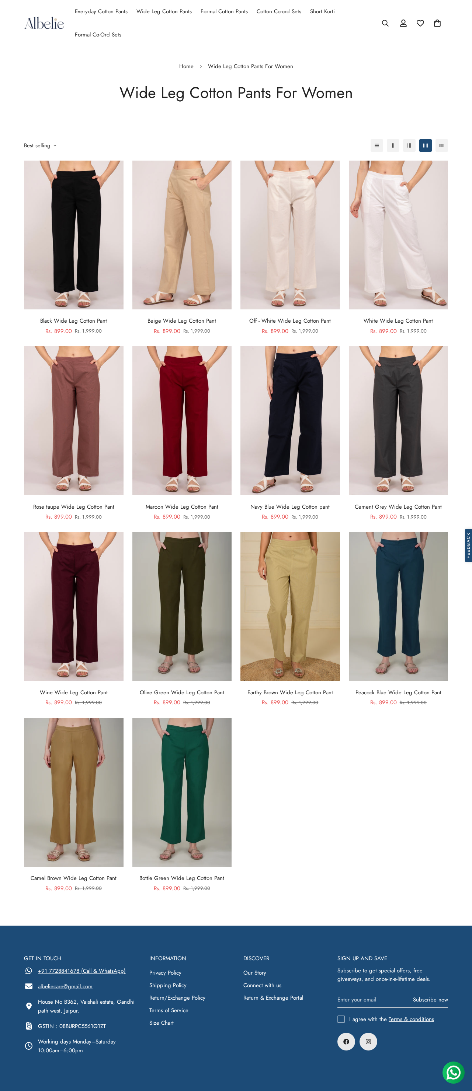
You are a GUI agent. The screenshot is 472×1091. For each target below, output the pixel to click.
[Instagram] (368, 1041)
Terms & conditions (411, 1019)
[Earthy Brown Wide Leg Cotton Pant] (290, 606)
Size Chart (161, 1023)
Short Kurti (322, 11)
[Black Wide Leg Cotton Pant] (74, 235)
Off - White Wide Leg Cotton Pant (290, 321)
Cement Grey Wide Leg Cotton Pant (398, 507)
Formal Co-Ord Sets (98, 35)
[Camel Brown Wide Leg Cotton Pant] (74, 792)
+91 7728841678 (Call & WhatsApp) (82, 971)
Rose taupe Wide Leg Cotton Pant (73, 507)
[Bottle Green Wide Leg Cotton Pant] (182, 792)
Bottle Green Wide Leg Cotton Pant (181, 878)
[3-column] (409, 145)
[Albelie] (44, 23)
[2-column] (393, 145)
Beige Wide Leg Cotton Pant (182, 321)
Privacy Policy (165, 973)
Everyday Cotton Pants (101, 11)
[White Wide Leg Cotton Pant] (398, 235)
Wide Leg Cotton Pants (164, 11)
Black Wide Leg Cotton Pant (73, 321)
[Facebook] (346, 1041)
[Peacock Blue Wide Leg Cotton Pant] (398, 606)
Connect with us (262, 985)
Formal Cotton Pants (224, 11)
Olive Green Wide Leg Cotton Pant (182, 692)
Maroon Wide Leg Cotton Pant (182, 507)
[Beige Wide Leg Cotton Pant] (182, 235)
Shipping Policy (168, 985)
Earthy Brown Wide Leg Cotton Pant (290, 692)
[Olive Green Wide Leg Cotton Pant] (182, 606)
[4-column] (425, 145)
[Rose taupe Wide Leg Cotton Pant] (74, 420)
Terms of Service (168, 1010)
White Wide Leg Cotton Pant (398, 321)
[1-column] (377, 145)
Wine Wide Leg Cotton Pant (74, 692)
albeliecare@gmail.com (65, 986)
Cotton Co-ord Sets (279, 11)
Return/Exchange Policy (177, 998)
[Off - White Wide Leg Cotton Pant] (290, 235)
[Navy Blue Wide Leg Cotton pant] (290, 420)
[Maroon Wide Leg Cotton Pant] (182, 420)
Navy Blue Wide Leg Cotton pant (290, 507)
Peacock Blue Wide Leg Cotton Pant (398, 692)
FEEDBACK (468, 545)
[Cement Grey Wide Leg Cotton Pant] (398, 420)
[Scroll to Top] (457, 1050)
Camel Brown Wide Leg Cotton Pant (74, 878)
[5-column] (441, 145)
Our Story (254, 973)
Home (186, 66)
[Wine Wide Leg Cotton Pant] (74, 606)
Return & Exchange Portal (273, 998)
